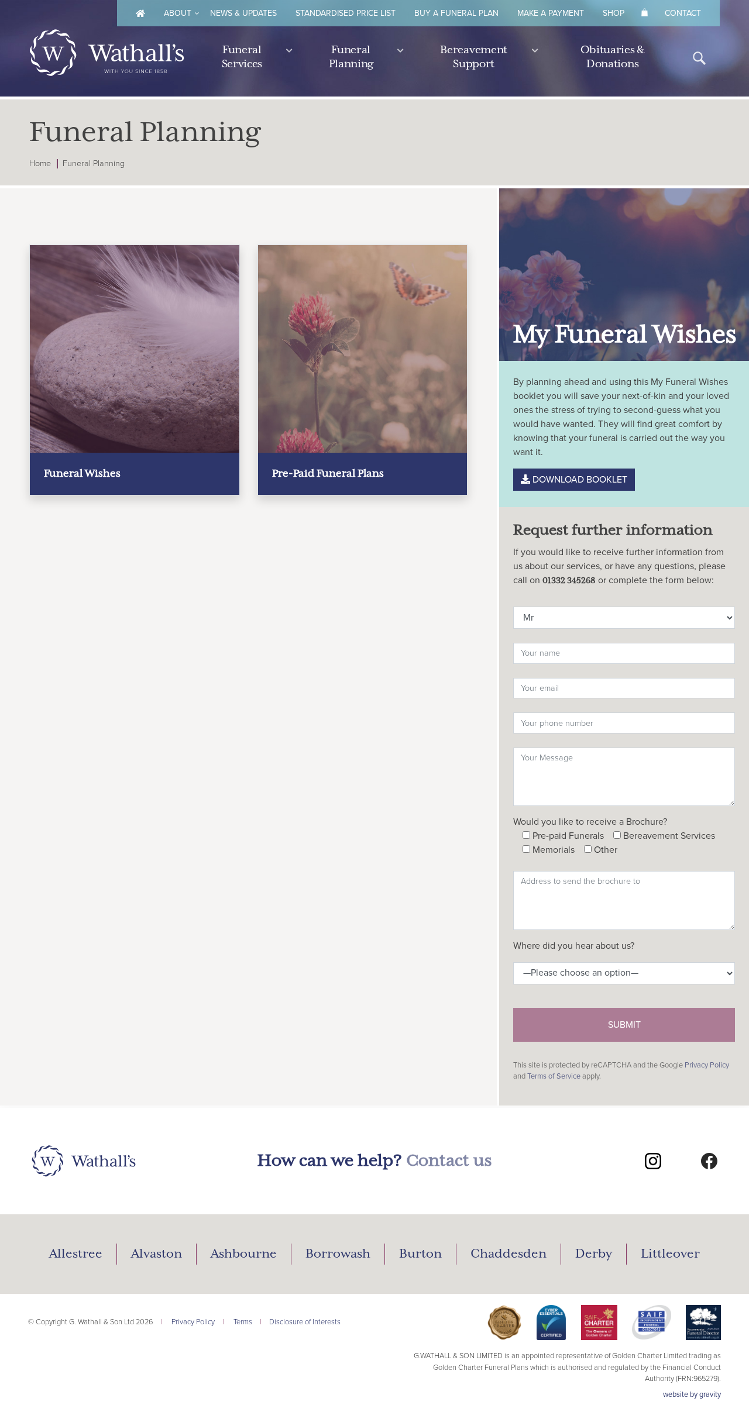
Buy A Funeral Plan (456, 13)
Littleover (670, 1254)
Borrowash (337, 1254)
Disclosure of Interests (305, 1322)
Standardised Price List (346, 13)
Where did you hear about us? (573, 946)
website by (692, 1394)
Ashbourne (244, 1254)
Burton (420, 1254)
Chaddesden (508, 1254)
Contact (683, 13)
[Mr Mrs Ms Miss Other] (624, 615)
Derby (593, 1254)
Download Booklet (578, 479)
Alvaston (156, 1254)
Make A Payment (550, 13)
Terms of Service (553, 1076)
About (177, 13)
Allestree (75, 1254)
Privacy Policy (707, 1065)
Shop (613, 13)
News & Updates (243, 13)
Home (40, 163)
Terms (242, 1322)
